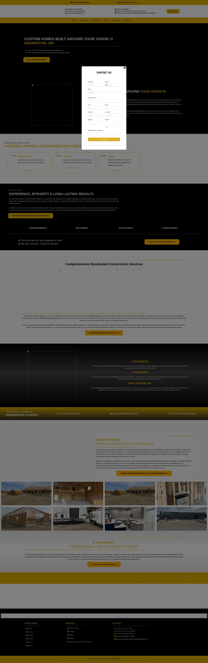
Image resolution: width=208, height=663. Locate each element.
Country (90, 112)
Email (90, 89)
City (89, 105)
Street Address (92, 97)
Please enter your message (95, 130)
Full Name (90, 82)
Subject (90, 119)
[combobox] (107, 85)
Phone (107, 82)
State (106, 105)
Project (107, 119)
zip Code (108, 112)
